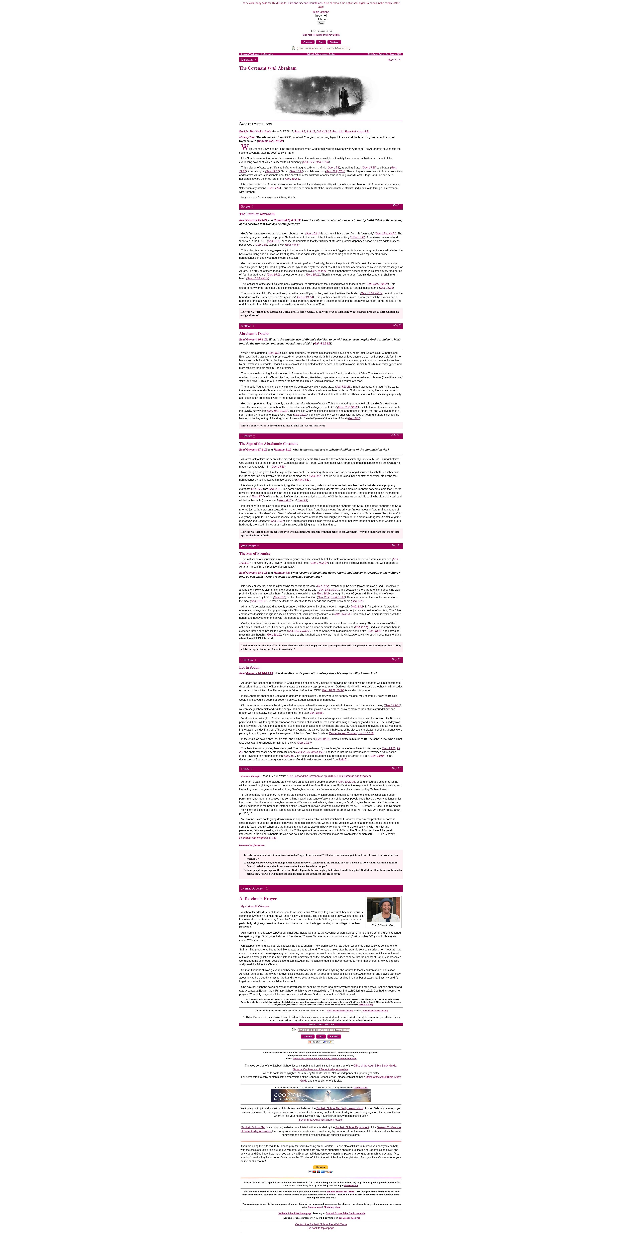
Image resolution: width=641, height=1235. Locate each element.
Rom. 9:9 (350, 131)
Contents (334, 42)
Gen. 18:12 (296, 171)
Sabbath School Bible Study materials (345, 1213)
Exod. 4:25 (315, 476)
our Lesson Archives (349, 1218)
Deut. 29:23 (303, 752)
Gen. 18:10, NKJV (298, 631)
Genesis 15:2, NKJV (270, 141)
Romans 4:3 (281, 220)
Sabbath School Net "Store (340, 1191)
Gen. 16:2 (354, 418)
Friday (245, 769)
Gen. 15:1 (333, 167)
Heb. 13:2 (323, 586)
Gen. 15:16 (312, 274)
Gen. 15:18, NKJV (371, 293)
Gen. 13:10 (377, 755)
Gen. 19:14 (304, 742)
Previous (307, 42)
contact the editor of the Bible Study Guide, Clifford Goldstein (325, 1058)
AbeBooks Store (332, 1207)
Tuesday (246, 436)
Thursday (247, 660)
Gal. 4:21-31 (323, 131)
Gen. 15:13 (273, 274)
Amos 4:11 (363, 131)
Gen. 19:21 (388, 748)
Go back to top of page (321, 1228)
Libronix (323, 19)
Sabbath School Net (253, 1127)
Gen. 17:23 (317, 562)
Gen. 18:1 (273, 410)
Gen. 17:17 (272, 171)
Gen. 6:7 (289, 755)
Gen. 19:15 (322, 739)
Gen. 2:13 (303, 297)
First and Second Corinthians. (305, 3)
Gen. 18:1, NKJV (328, 589)
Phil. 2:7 (360, 627)
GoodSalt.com (361, 1087)
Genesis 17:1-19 (256, 449)
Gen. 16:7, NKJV (348, 407)
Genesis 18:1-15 (256, 572)
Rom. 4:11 (303, 479)
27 (326, 562)
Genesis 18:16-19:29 (259, 673)
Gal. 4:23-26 (343, 386)
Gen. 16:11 (300, 414)
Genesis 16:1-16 (256, 339)
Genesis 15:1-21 (256, 220)
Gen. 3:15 (274, 489)
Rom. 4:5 (290, 244)
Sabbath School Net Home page (294, 1213)
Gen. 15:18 (386, 287)
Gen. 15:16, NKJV (257, 278)
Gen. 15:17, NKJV (377, 284)
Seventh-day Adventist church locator (321, 1119)
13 (281, 410)
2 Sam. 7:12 (358, 237)
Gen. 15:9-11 (318, 271)
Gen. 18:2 (323, 593)
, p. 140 (257, 837)
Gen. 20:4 (323, 597)
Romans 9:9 (281, 572)
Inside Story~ (252, 888)
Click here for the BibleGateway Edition (321, 35)
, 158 (351, 733)
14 (311, 297)
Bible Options (321, 12)
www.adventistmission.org (375, 1010)
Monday (246, 326)
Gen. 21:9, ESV (335, 171)
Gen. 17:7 (308, 162)
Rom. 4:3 (299, 131)
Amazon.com (351, 1185)
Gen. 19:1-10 (392, 705)
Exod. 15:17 (338, 597)
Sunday (245, 206)
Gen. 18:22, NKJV (333, 690)
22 (313, 131)
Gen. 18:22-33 (346, 781)
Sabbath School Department (352, 1127)
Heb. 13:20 (322, 162)
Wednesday (248, 546)
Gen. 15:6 (273, 241)
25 (398, 748)
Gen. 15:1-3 (313, 233)
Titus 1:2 (302, 500)
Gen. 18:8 (357, 601)
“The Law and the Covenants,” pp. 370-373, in (329, 776)
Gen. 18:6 (256, 601)
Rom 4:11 (338, 131)
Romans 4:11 (282, 449)
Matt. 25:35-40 (342, 614)
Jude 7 (343, 759)
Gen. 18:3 (279, 597)
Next (321, 42)
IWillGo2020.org (366, 1005)
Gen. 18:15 (369, 167)
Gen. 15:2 (274, 352)
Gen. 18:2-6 (292, 178)
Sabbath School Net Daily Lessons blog (340, 1108)
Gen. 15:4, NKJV (385, 233)
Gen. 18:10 (374, 631)
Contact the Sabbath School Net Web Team (321, 1224)
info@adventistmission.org (340, 1010)
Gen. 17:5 (274, 188)
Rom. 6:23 (285, 500)
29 (240, 752)
